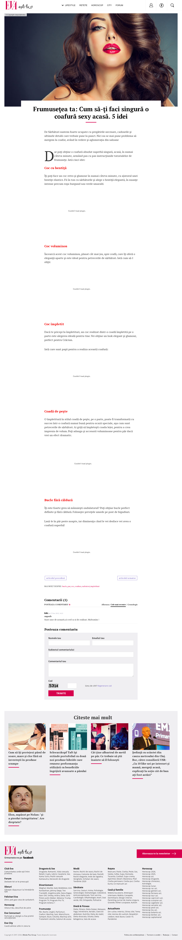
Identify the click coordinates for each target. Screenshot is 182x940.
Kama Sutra (44, 876)
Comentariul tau (57, 661)
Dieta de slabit (96, 914)
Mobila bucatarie (115, 893)
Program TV (44, 900)
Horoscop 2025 (148, 874)
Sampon (42, 916)
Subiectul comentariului (61, 649)
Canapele (128, 895)
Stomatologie (90, 893)
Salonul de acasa (63, 919)
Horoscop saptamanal (152, 917)
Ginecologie (78, 893)
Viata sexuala (63, 871)
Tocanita (111, 876)
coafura (78, 586)
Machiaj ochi (65, 916)
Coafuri (42, 914)
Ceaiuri (84, 890)
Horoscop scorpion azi (152, 900)
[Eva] (12, 3)
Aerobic (92, 911)
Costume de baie (88, 874)
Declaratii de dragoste (59, 879)
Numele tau (54, 638)
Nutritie (86, 914)
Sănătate (78, 887)
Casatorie (62, 874)
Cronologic (133, 604)
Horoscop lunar (149, 886)
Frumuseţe (45, 908)
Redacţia (166, 935)
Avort (99, 897)
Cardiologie (78, 897)
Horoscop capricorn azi (152, 898)
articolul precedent (55, 578)
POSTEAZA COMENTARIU (56, 604)
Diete (75, 909)
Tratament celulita (47, 919)
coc (72, 586)
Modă (76, 868)
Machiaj (49, 914)
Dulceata (129, 874)
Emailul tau (98, 638)
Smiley (51, 895)
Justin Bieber (50, 898)
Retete (83, 5)
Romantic (52, 871)
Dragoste (43, 871)
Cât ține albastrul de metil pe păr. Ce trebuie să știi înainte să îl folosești (108, 756)
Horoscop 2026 (148, 871)
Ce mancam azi (120, 883)
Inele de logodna (95, 876)
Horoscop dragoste (150, 879)
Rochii (45, 912)
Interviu (120, 911)
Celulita (55, 916)
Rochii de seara (86, 871)
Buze (49, 916)
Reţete (111, 868)
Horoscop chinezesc (151, 881)
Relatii (42, 874)
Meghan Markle (46, 888)
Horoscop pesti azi (150, 907)
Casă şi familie (115, 889)
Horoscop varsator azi (151, 905)
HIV (80, 900)
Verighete (77, 879)
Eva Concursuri (12, 912)
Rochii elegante (80, 876)
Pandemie (112, 919)
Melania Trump (64, 898)
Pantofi (100, 874)
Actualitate (114, 908)
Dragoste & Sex (47, 868)
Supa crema (129, 876)
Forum (119, 5)
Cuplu (48, 874)
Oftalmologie (90, 897)
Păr (40, 912)
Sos (135, 871)
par (69, 586)
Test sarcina (95, 895)
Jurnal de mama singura (128, 900)
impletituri (94, 586)
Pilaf (135, 879)
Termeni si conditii (153, 935)
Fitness (82, 909)
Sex (68, 874)
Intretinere (83, 911)
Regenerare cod (105, 685)
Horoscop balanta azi (151, 912)
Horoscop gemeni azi (151, 891)
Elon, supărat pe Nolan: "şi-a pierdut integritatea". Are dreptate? (26, 818)
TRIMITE (61, 693)
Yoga (75, 911)
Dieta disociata (80, 916)
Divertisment (46, 885)
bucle (64, 586)
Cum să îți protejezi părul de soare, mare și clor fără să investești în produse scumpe (27, 758)
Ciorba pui (128, 881)
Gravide (111, 902)
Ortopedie (87, 900)
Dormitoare (113, 897)
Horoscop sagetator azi (152, 902)
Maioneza (127, 879)
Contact (175, 935)
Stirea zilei (129, 911)
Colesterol (101, 893)
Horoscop (97, 5)
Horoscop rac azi (149, 888)
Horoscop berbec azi (151, 914)
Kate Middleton (61, 888)
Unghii (52, 912)
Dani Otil (43, 895)
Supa (122, 874)
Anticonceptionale (81, 895)
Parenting (112, 900)
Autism (134, 902)
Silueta (90, 916)
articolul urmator (127, 578)
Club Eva (8, 868)
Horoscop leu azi (149, 910)
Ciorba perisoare (115, 881)
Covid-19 (129, 916)
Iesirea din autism (120, 914)
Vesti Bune (120, 916)
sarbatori (86, 586)
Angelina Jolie (54, 893)
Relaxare (101, 909)
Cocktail (119, 876)
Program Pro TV (57, 900)
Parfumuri (60, 912)
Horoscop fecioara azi (151, 893)
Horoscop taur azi (150, 895)
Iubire (54, 874)
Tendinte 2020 (79, 881)
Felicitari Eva (11, 896)
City (109, 5)
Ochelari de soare (91, 879)
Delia (63, 895)
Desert (119, 879)
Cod (50, 680)
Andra (57, 895)
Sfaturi (8, 886)
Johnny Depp (56, 890)
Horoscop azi (148, 876)
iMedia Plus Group (29, 935)
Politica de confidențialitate (134, 935)
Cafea (116, 874)
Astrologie (146, 883)
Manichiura (64, 914)
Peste (131, 871)
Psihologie (98, 890)
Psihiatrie (97, 900)
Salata (110, 874)
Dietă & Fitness (81, 906)
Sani (56, 914)
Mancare (112, 871)
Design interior (125, 897)
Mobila (120, 895)
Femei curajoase (123, 902)
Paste (118, 871)
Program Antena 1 (47, 902)
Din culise (112, 911)
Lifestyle (70, 5)
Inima (90, 890)
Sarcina (76, 890)
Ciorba (125, 871)
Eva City (8, 922)
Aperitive (112, 879)
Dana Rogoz (66, 893)
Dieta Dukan (91, 909)
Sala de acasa (90, 919)
